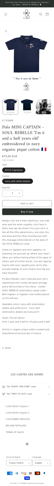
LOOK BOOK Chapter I (17, 406)
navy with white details (17, 181)
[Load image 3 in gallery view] (43, 106)
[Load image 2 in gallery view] (27, 106)
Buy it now (27, 211)
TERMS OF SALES (15, 432)
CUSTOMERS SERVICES (18, 419)
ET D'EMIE (22, 483)
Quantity (6, 187)
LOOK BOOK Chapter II (17, 412)
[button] (6, 14)
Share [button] (8, 348)
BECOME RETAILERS (16, 425)
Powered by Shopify (35, 483)
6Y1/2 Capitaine (13, 170)
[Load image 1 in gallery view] (10, 106)
